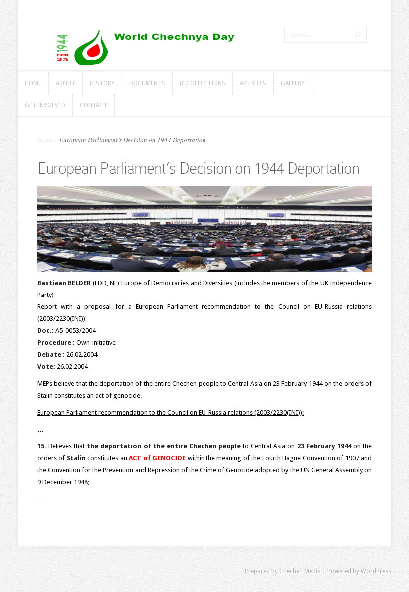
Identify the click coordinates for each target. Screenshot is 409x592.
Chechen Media (300, 571)
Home (45, 139)
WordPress (376, 571)
